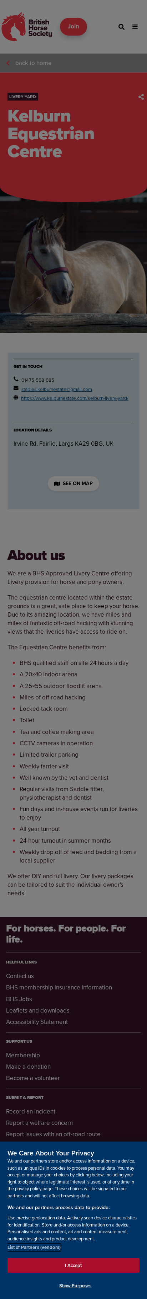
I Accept (73, 1265)
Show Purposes (75, 1285)
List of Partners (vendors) (34, 1247)
